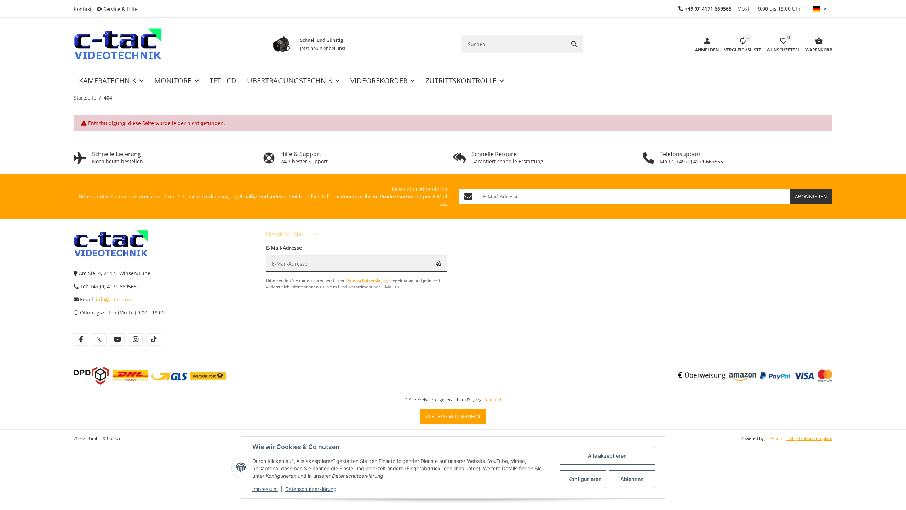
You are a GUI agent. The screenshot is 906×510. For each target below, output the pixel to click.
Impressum (265, 489)
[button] (120, 9)
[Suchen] (574, 44)
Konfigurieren (585, 479)
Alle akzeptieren (607, 456)
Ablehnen (632, 479)
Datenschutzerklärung (311, 489)
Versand (493, 400)
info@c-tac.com (114, 299)
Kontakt (83, 9)
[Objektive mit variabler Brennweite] (281, 44)
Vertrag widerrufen (453, 416)
